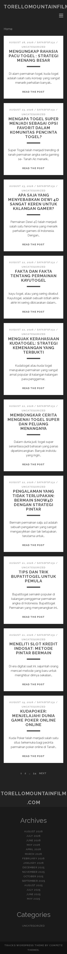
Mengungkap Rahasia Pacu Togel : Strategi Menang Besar (33, 56)
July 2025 (33, 889)
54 (34, 773)
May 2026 (33, 844)
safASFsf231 (46, 42)
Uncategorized (34, 46)
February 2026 (33, 858)
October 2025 (34, 876)
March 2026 (33, 854)
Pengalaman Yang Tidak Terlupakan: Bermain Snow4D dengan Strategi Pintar (33, 500)
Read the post (33, 91)
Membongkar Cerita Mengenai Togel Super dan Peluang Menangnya (33, 422)
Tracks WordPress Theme (24, 945)
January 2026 (33, 863)
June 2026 (33, 840)
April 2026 (33, 849)
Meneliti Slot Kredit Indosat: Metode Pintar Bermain (33, 648)
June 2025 (33, 894)
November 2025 (33, 871)
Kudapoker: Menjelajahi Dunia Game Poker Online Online (33, 718)
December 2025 (33, 867)
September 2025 (33, 880)
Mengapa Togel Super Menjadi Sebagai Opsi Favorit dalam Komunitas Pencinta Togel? (33, 128)
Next (43, 773)
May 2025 (33, 898)
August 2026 (33, 831)
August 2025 (33, 885)
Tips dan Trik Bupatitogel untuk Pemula (33, 576)
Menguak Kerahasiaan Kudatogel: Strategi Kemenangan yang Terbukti (33, 345)
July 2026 (33, 836)
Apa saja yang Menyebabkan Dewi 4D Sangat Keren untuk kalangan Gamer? (33, 202)
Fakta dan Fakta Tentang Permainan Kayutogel (33, 276)
